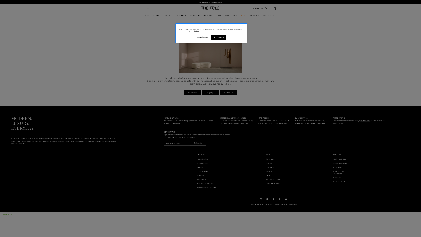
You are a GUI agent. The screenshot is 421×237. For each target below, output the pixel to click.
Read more (196, 31)
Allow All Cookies (218, 37)
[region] (211, 33)
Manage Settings (202, 37)
